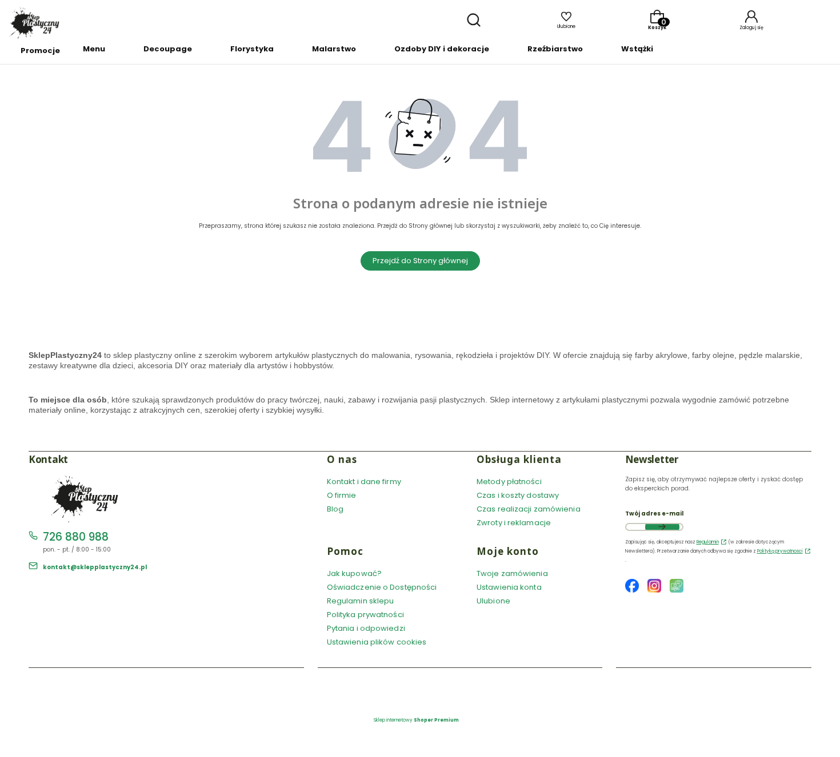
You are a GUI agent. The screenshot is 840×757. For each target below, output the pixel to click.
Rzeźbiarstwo (555, 48)
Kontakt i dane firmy (364, 481)
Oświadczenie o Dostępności (382, 587)
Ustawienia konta (509, 587)
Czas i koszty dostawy (518, 495)
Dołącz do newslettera (662, 526)
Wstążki (637, 48)
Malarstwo (334, 48)
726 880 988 (76, 537)
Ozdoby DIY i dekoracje (441, 48)
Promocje (40, 50)
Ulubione (493, 600)
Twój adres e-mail (654, 513)
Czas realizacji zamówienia (529, 509)
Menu (94, 48)
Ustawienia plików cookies (378, 642)
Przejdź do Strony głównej (420, 260)
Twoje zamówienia (512, 573)
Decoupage (167, 48)
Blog (335, 509)
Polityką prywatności (780, 551)
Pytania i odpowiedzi (366, 628)
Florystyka (252, 48)
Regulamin (708, 542)
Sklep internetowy (416, 720)
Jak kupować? (354, 573)
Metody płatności (509, 481)
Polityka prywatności (365, 614)
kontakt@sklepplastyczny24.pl (95, 567)
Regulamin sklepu (360, 600)
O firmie (342, 495)
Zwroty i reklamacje (514, 522)
